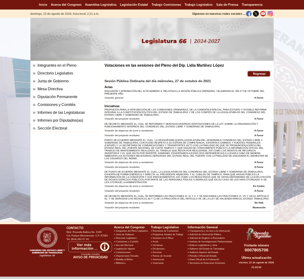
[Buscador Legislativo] (256, 240)
